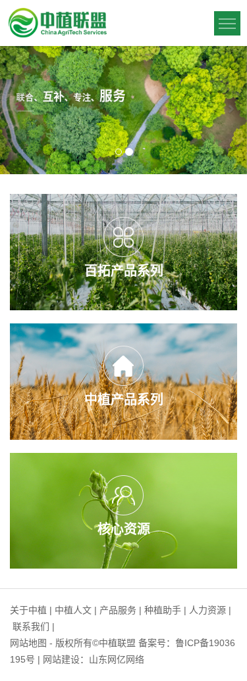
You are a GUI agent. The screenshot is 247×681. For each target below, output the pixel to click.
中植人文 (73, 610)
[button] (18, 110)
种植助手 (162, 610)
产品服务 (117, 610)
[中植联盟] (57, 22)
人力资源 (207, 610)
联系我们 (31, 626)
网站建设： (66, 659)
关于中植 (28, 610)
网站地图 (28, 643)
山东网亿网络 (116, 659)
